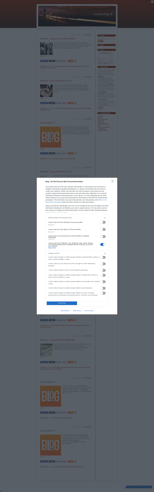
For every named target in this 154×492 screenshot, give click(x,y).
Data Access (77, 310)
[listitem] (77, 218)
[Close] (113, 182)
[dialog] (77, 246)
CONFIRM (62, 303)
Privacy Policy (88, 310)
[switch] (103, 222)
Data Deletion (65, 310)
